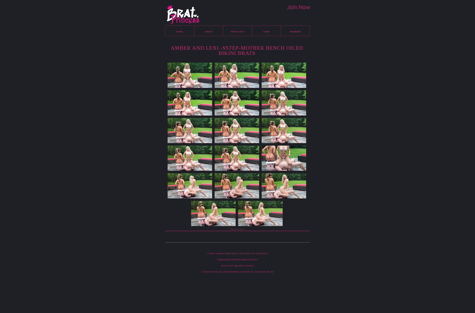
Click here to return (237, 229)
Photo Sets (237, 32)
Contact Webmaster (217, 254)
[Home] (182, 14)
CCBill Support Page (258, 254)
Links (266, 32)
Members (295, 32)
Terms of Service (245, 266)
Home (180, 32)
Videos (209, 32)
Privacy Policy (228, 266)
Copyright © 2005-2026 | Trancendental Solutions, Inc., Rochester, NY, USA (237, 272)
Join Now (298, 7)
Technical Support (238, 254)
